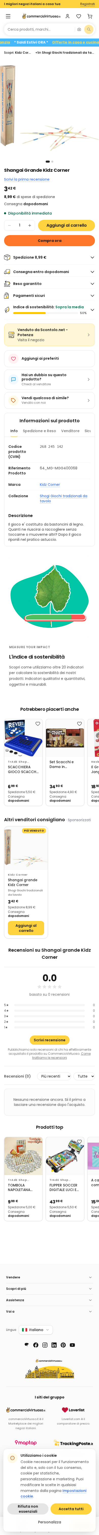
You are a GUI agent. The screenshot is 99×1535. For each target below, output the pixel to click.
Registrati (87, 4)
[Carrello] (90, 16)
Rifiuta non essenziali (28, 1509)
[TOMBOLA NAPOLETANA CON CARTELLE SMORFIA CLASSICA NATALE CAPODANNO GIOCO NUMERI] (23, 1156)
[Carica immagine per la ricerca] (79, 29)
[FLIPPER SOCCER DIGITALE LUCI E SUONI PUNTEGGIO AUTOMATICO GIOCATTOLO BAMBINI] (65, 1156)
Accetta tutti (71, 1508)
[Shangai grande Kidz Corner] (26, 848)
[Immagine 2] (52, 162)
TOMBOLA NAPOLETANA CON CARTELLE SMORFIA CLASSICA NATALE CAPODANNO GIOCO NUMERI (23, 1188)
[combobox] (39, 29)
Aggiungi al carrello (66, 225)
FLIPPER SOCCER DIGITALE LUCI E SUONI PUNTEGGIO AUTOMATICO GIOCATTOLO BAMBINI (63, 1188)
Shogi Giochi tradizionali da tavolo (63, 498)
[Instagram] (44, 1345)
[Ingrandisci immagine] (49, 108)
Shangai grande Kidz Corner (22, 882)
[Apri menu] (8, 16)
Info (14, 430)
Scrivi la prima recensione (27, 179)
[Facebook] (35, 1345)
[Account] (67, 16)
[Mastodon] (26, 1345)
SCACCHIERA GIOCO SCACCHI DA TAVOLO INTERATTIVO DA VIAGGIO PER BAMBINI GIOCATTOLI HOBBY (22, 769)
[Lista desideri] (79, 16)
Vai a (10, 1311)
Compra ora (49, 240)
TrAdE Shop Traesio (17, 762)
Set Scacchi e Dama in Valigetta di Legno (62, 764)
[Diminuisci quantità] (9, 225)
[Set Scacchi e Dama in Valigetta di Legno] (65, 738)
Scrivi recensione (49, 1040)
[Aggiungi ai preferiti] (37, 723)
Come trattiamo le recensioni (61, 1055)
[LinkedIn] (54, 1345)
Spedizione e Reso (39, 430)
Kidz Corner (50, 484)
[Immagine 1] (48, 162)
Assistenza (15, 1300)
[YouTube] (72, 1345)
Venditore (70, 430)
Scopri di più (16, 1289)
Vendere (13, 1277)
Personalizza (49, 1522)
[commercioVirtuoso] (41, 16)
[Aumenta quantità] (30, 225)
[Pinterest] (63, 1345)
